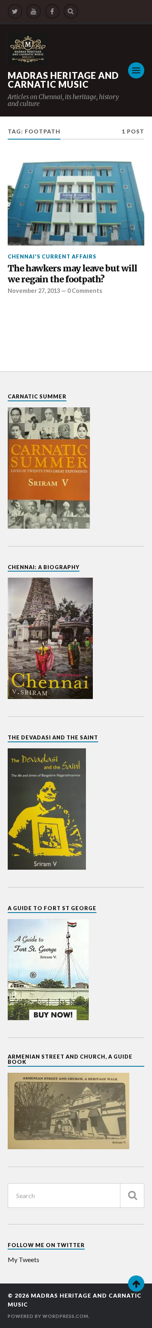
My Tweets (23, 1259)
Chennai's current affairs (52, 256)
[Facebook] (52, 11)
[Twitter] (15, 11)
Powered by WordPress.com (48, 1316)
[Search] (71, 11)
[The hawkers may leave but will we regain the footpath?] (76, 200)
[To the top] (136, 1283)
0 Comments (84, 290)
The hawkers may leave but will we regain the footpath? (72, 274)
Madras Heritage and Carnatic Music (63, 80)
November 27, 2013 (34, 290)
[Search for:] (76, 1195)
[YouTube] (33, 11)
